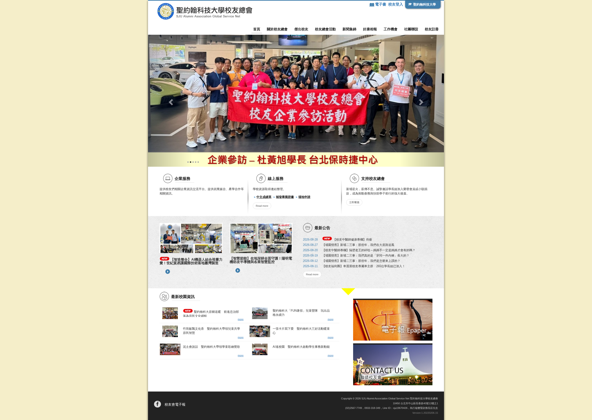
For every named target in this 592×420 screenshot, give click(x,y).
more (167, 271)
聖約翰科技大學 (424, 4)
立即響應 (354, 202)
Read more (262, 205)
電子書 (381, 4)
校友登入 (395, 4)
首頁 (256, 29)
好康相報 (370, 29)
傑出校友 (301, 29)
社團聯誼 (411, 29)
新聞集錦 (349, 29)
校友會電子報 (175, 404)
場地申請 (304, 197)
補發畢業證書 (285, 197)
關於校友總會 (277, 29)
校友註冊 (432, 29)
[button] (170, 101)
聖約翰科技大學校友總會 (204, 11)
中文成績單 (263, 197)
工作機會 (391, 29)
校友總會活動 (325, 29)
